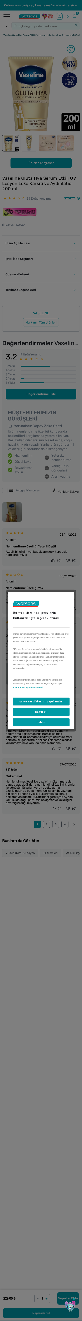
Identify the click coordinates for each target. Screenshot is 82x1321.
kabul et (41, 711)
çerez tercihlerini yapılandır (41, 701)
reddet (41, 722)
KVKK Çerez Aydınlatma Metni (28, 687)
